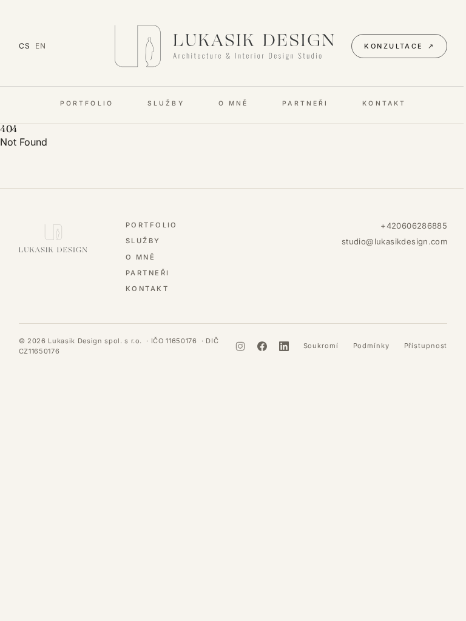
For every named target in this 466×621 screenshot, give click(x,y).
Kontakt (384, 103)
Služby (165, 103)
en (40, 45)
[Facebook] (262, 346)
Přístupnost (426, 345)
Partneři (305, 103)
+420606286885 (413, 225)
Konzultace (399, 46)
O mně (233, 103)
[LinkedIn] (284, 346)
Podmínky (371, 345)
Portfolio (86, 103)
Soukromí (321, 345)
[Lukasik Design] (225, 46)
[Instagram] (240, 346)
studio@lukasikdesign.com (394, 241)
